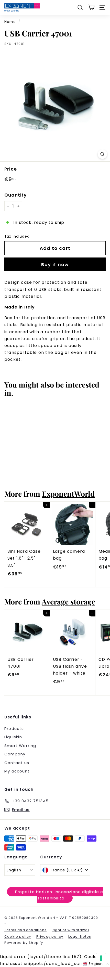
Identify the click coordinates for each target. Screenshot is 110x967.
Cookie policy (17, 936)
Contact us (16, 762)
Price (10, 169)
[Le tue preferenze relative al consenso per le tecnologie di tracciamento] (101, 958)
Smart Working (20, 745)
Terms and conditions (25, 929)
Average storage (68, 601)
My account (17, 771)
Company (14, 754)
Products (14, 728)
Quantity (15, 195)
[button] (96, 964)
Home (10, 21)
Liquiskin (13, 737)
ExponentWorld (68, 493)
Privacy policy (49, 936)
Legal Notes (79, 936)
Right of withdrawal (70, 929)
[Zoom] (102, 154)
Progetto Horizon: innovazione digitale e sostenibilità (59, 895)
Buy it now (55, 264)
